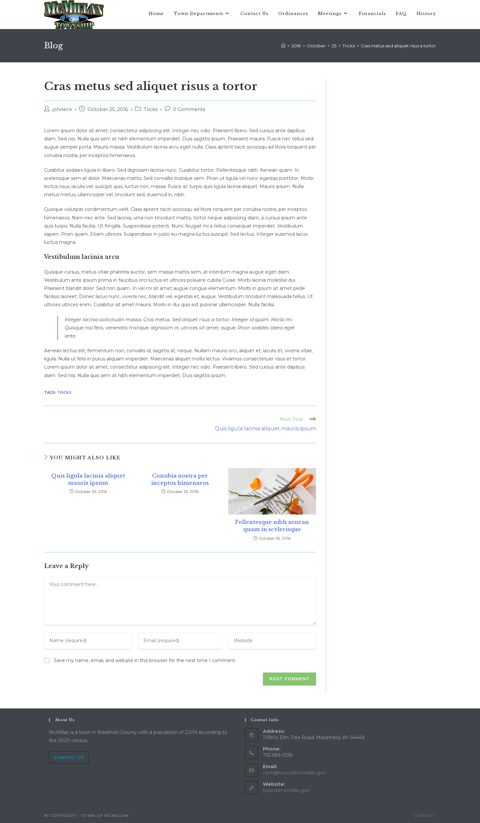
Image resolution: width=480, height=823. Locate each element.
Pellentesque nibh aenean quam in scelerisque (272, 525)
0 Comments (189, 109)
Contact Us (69, 757)
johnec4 (62, 109)
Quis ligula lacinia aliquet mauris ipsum (88, 479)
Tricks (150, 109)
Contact (425, 815)
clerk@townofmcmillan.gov (294, 773)
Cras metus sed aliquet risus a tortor (398, 45)
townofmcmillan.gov (286, 790)
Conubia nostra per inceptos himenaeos (180, 479)
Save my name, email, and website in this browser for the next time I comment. (145, 660)
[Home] (283, 45)
